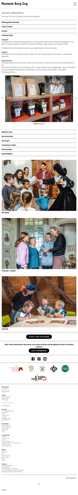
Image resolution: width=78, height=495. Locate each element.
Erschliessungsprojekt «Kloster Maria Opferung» (13, 470)
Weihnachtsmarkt (6, 444)
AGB (39, 483)
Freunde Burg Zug (6, 455)
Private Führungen (6, 441)
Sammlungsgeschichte (7, 465)
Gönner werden (5, 457)
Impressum (4, 489)
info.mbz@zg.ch (6, 405)
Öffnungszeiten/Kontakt (7, 410)
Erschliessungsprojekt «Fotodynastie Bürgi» (12, 471)
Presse (3, 458)
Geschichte (4, 451)
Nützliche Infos (5, 420)
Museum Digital (5, 428)
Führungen (4, 417)
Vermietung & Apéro (6, 418)
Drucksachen (5, 429)
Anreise (3, 413)
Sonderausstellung (6, 426)
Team (3, 454)
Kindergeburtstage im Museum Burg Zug (11, 442)
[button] (75, 98)
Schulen (4, 439)
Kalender (4, 436)
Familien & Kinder (6, 438)
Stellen (3, 460)
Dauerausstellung (6, 425)
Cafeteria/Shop (5, 415)
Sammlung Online (6, 467)
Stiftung (4, 452)
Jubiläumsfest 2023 (6, 445)
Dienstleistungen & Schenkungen (10, 468)
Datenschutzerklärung (71, 477)
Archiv (3, 431)
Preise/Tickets (5, 412)
